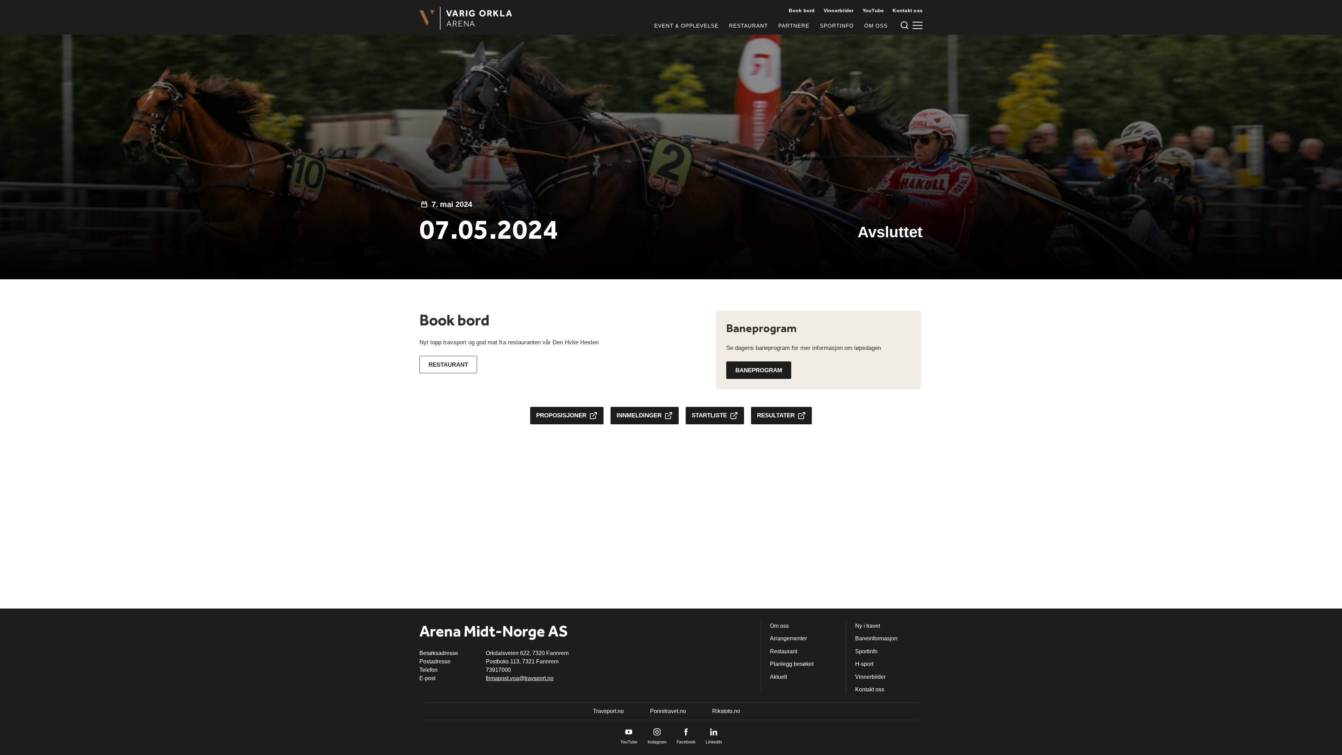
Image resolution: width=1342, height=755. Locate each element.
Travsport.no (608, 711)
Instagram (657, 742)
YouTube (873, 10)
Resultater (776, 415)
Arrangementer (788, 638)
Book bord (802, 10)
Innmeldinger (639, 415)
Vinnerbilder (839, 10)
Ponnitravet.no (668, 711)
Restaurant (748, 26)
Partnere (793, 26)
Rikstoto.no (726, 711)
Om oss (876, 26)
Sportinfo (837, 26)
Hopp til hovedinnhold (26, 4)
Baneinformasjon (876, 638)
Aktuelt (778, 677)
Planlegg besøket (792, 664)
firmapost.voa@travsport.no (520, 678)
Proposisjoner (561, 415)
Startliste (709, 415)
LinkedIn (714, 742)
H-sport (864, 664)
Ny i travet (867, 626)
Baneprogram (758, 370)
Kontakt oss (908, 10)
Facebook (686, 742)
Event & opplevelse (686, 26)
